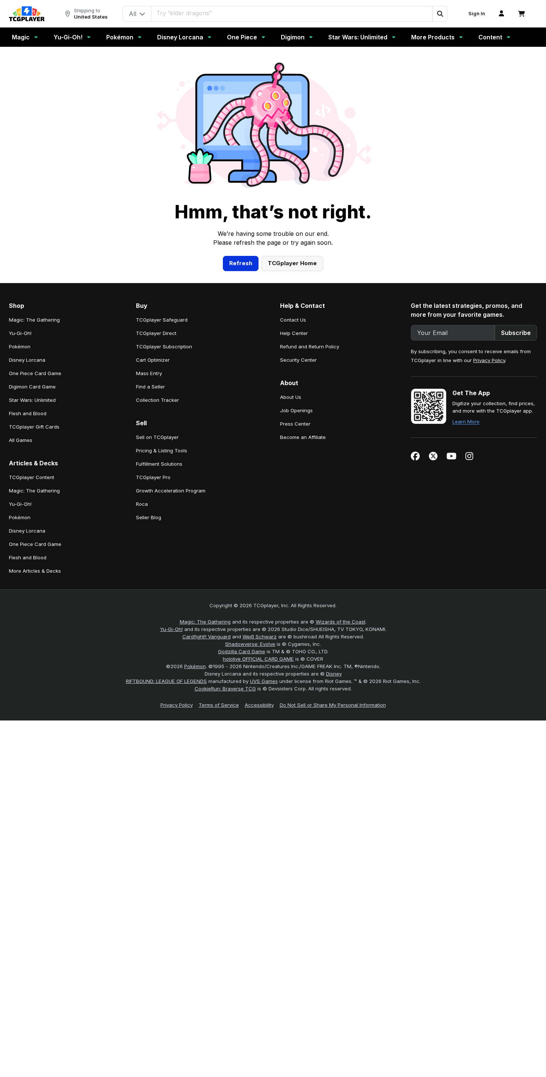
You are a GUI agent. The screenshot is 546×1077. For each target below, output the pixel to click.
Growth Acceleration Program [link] (170, 491)
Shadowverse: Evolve (250, 644)
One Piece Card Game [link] (35, 373)
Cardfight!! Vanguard (206, 637)
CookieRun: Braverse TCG (225, 689)
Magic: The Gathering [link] (34, 320)
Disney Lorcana (180, 37)
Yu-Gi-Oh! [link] (20, 333)
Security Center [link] (298, 360)
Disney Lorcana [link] (27, 360)
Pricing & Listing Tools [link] (161, 450)
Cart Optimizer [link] (153, 360)
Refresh (240, 263)
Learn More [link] (466, 421)
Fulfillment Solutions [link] (159, 464)
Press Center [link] (295, 424)
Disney (334, 674)
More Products (433, 37)
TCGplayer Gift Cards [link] (34, 427)
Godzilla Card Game (241, 651)
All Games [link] (20, 440)
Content (490, 37)
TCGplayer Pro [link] (153, 477)
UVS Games (264, 681)
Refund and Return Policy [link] (309, 346)
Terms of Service (219, 705)
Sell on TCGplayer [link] (157, 437)
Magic (21, 37)
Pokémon (119, 37)
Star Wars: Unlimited (357, 37)
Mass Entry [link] (149, 373)
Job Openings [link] (296, 410)
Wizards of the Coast (340, 622)
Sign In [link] (476, 13)
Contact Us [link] (293, 320)
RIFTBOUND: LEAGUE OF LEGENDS (166, 681)
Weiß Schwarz (260, 637)
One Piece (242, 37)
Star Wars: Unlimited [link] (32, 400)
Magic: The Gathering (205, 622)
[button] (439, 13)
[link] (27, 13)
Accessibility (259, 705)
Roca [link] (142, 504)
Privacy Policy (489, 360)
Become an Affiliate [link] (303, 437)
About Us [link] (290, 397)
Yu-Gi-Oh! (67, 37)
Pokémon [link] (19, 346)
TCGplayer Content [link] (31, 477)
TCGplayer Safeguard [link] (162, 320)
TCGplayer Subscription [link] (164, 346)
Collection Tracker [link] (157, 400)
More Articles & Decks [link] (35, 571)
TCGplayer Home (292, 263)
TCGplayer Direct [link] (156, 333)
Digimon (293, 37)
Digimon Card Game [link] (32, 387)
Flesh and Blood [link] (27, 413)
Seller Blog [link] (148, 517)
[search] (292, 13)
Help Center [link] (294, 333)
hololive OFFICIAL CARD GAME (258, 659)
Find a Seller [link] (150, 387)
